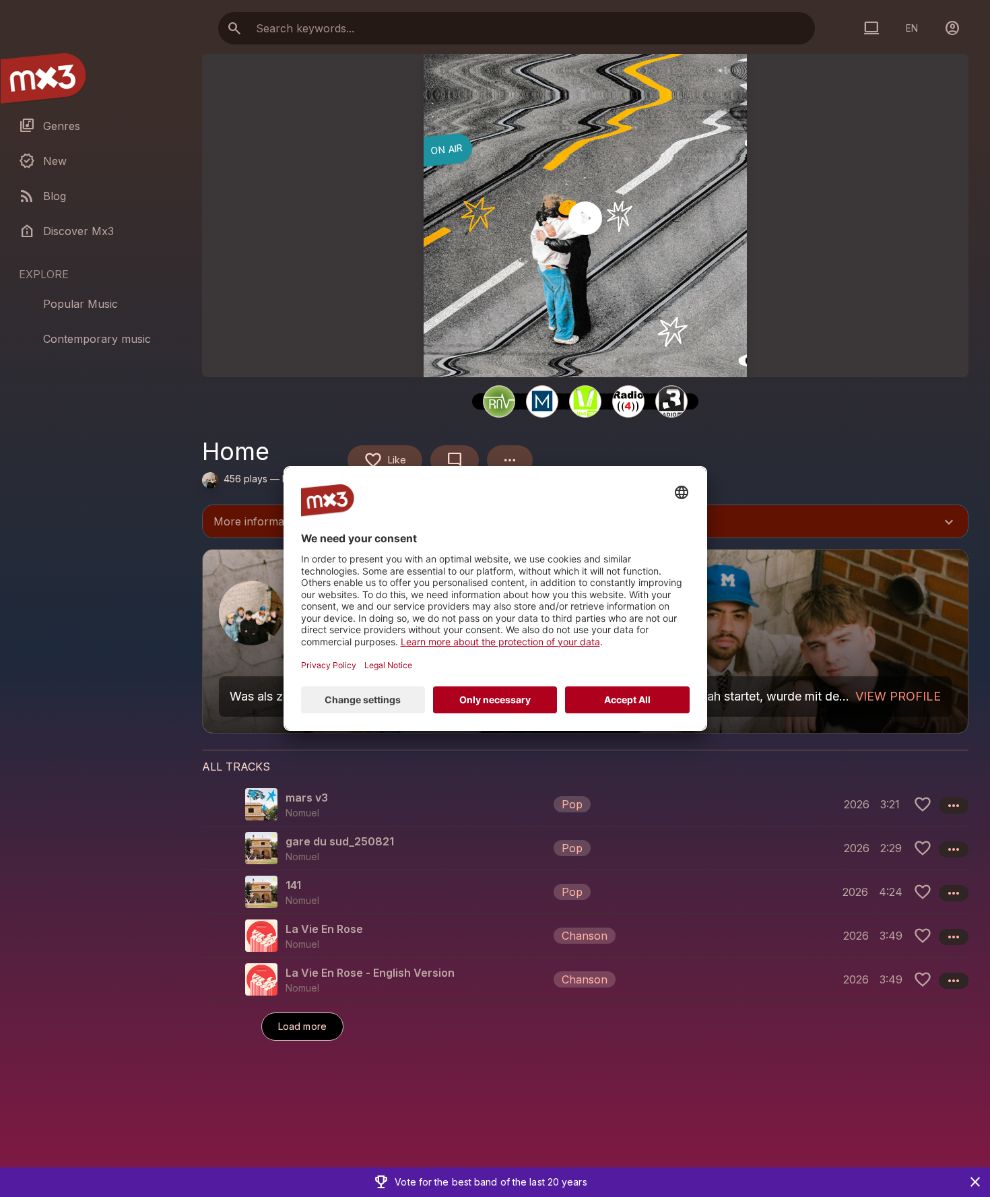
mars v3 (307, 797)
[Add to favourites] (922, 804)
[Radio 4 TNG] (628, 401)
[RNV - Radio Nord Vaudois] (499, 401)
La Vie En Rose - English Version (370, 972)
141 (293, 885)
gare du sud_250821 (340, 841)
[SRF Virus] (585, 401)
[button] (585, 804)
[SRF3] (671, 401)
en (912, 28)
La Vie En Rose (324, 929)
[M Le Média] (542, 401)
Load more (302, 1026)
